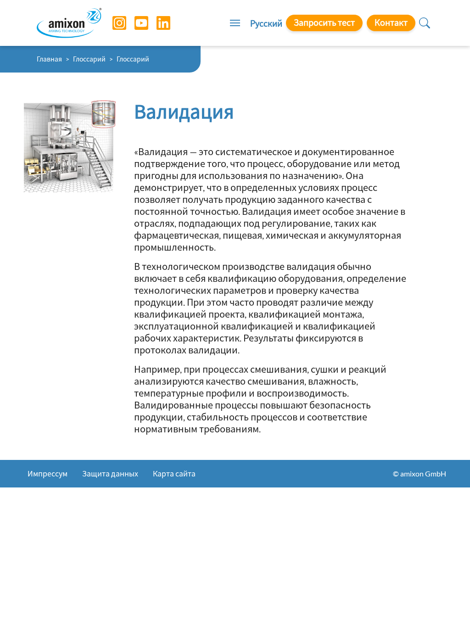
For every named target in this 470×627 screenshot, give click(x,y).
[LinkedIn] (156, 23)
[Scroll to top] (447, 604)
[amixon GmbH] (69, 23)
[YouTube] (134, 23)
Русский (266, 23)
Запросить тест (324, 22)
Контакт (391, 22)
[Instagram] (112, 23)
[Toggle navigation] (235, 23)
